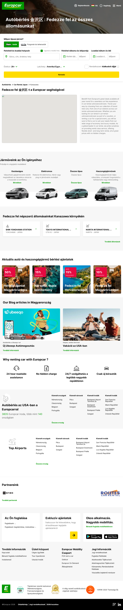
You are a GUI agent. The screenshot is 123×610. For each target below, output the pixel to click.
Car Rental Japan (21, 85)
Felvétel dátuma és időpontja (75, 50)
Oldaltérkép (23, 604)
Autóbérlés (6, 85)
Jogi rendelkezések (37, 604)
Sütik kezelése (52, 604)
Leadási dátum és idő (101, 50)
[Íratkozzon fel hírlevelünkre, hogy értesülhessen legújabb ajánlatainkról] (73, 535)
